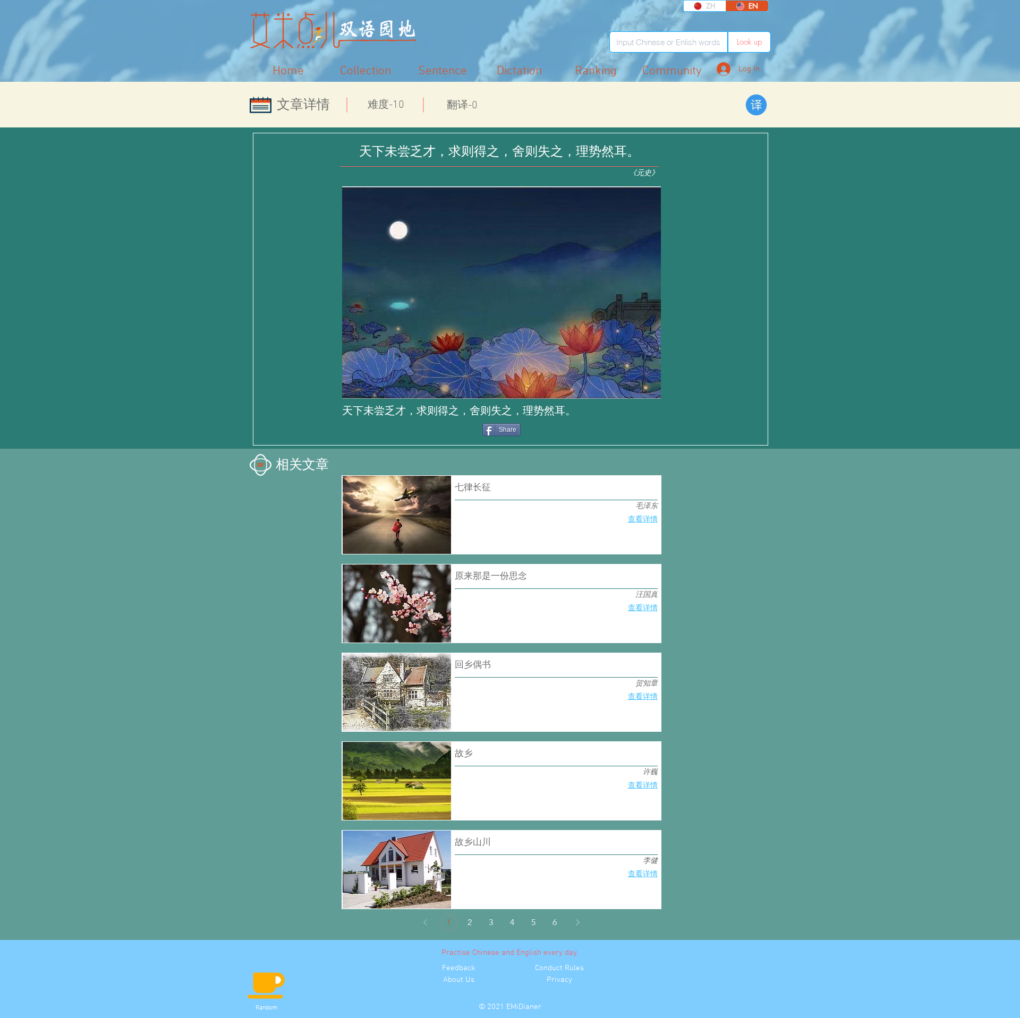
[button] (672, 71)
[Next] (577, 922)
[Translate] (756, 105)
